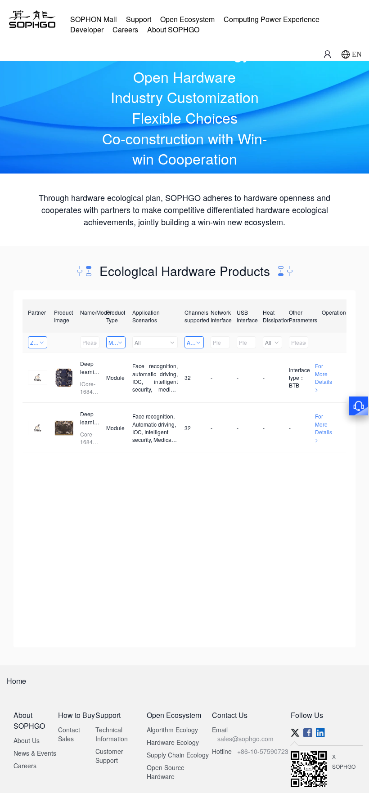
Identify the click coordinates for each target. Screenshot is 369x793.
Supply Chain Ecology (178, 754)
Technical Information (111, 734)
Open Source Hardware (165, 772)
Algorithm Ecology (172, 729)
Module (117, 342)
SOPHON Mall (93, 19)
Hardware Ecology (173, 742)
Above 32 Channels (195, 342)
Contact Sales (69, 734)
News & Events (35, 752)
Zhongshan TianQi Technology (38, 342)
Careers (125, 29)
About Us (27, 740)
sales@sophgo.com (245, 738)
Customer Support (109, 756)
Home (16, 681)
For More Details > (323, 377)
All (138, 342)
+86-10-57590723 (262, 751)
